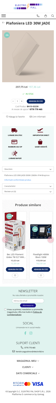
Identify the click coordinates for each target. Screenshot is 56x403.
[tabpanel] (28, 56)
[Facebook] (25, 333)
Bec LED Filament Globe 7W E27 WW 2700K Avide (15, 255)
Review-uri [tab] (10, 191)
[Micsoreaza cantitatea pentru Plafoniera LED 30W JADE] (13, 101)
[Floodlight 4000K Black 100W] (41, 231)
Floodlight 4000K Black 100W (41, 255)
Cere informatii (39, 116)
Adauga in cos (36, 101)
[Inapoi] (2, 23)
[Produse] (3, 16)
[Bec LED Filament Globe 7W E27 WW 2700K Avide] (15, 231)
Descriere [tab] (8, 169)
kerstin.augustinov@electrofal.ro (30, 351)
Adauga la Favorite (16, 116)
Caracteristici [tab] (9, 186)
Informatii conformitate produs (17, 180)
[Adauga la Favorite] (15, 275)
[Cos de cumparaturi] (46, 16)
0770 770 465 (29, 347)
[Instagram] (30, 333)
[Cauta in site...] (52, 16)
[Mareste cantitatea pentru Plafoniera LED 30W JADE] (22, 101)
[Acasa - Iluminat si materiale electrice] (28, 6)
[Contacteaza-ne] (38, 16)
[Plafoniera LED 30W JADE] (28, 56)
